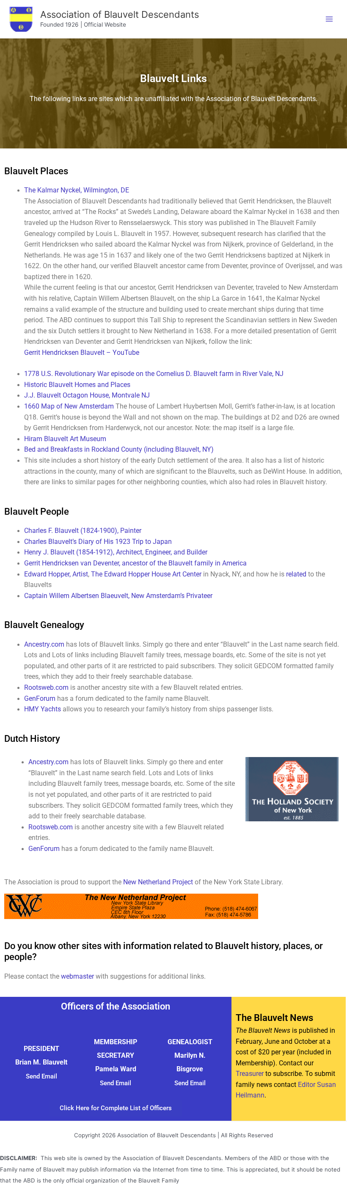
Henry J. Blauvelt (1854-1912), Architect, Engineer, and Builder (115, 552)
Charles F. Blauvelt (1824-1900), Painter (82, 531)
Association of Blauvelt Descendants (119, 14)
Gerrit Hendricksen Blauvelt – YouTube (81, 353)
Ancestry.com (44, 644)
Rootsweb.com (46, 687)
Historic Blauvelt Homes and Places (77, 385)
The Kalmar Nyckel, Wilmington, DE (76, 190)
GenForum (39, 698)
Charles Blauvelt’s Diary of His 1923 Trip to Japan (98, 542)
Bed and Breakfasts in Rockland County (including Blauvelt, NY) (119, 449)
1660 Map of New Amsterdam (69, 406)
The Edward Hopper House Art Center (146, 574)
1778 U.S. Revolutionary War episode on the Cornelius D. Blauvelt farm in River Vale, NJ (154, 374)
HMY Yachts (42, 709)
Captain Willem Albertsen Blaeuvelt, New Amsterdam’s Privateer (118, 596)
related (296, 574)
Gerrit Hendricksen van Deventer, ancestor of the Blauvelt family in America (135, 563)
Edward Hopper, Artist (56, 574)
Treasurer (250, 1074)
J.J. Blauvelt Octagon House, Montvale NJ (87, 395)
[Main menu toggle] (329, 19)
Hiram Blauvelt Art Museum (65, 439)
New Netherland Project (159, 882)
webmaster (77, 976)
